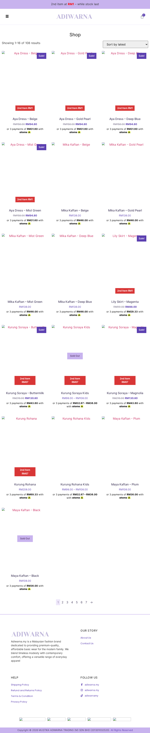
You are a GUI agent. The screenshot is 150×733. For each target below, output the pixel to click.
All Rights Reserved (122, 730)
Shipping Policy (20, 684)
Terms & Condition (22, 696)
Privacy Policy (19, 701)
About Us (85, 637)
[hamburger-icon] (7, 16)
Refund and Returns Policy (26, 690)
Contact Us (86, 643)
